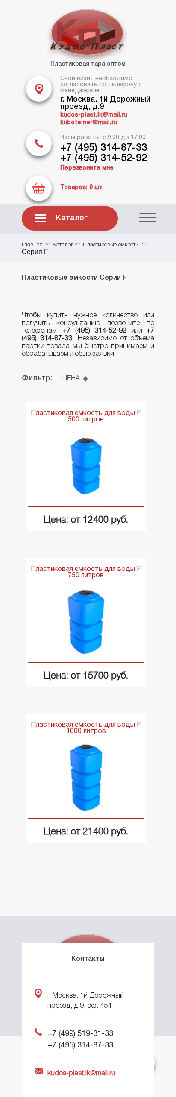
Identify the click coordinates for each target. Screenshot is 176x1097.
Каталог (72, 218)
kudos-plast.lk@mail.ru (93, 115)
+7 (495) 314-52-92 (103, 158)
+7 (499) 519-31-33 (80, 1034)
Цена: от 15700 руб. (86, 676)
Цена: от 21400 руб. (86, 832)
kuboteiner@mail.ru (88, 123)
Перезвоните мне (87, 168)
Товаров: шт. (82, 187)
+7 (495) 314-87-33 (103, 148)
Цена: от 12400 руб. (86, 520)
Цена (71, 379)
